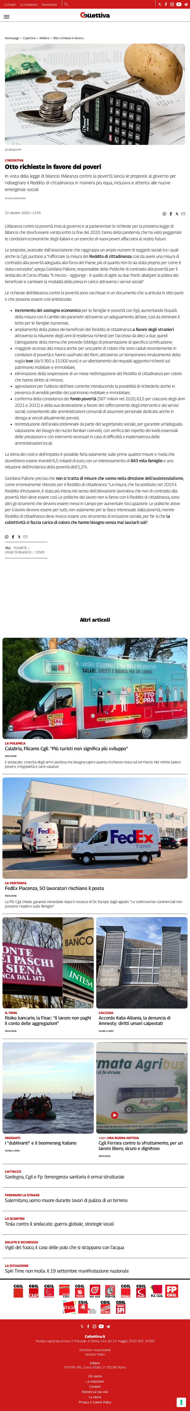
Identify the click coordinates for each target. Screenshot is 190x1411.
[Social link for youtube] (178, 4)
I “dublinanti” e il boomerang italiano (40, 1142)
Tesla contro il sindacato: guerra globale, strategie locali (59, 1223)
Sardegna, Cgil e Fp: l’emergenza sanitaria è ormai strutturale (64, 1176)
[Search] (66, 4)
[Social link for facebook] (166, 4)
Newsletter (49, 4)
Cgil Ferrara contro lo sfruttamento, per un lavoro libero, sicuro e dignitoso (141, 1145)
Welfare (44, 38)
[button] (164, 214)
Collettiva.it (95, 1336)
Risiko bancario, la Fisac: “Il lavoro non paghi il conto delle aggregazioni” (48, 1020)
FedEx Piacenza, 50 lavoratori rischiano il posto (54, 888)
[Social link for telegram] (186, 4)
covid (40, 552)
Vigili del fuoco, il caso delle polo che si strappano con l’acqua (64, 1247)
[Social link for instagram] (172, 4)
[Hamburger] (6, 17)
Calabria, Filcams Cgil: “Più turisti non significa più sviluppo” (66, 748)
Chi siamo (95, 1376)
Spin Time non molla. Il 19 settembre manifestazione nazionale (67, 1271)
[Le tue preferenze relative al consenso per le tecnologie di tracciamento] (181, 1402)
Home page (12, 38)
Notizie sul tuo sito (95, 1392)
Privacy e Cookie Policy (95, 1402)
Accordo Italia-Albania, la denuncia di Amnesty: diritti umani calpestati (134, 1020)
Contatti (10, 4)
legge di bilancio (18, 552)
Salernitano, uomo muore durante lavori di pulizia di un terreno (66, 1200)
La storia (95, 1397)
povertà (20, 548)
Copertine (29, 38)
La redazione (29, 4)
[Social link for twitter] (160, 4)
